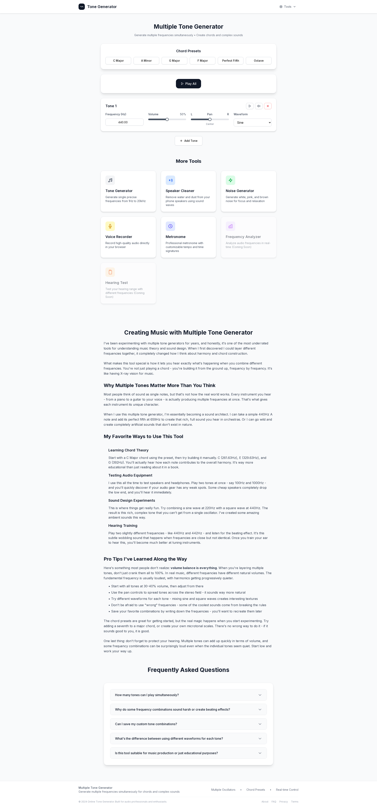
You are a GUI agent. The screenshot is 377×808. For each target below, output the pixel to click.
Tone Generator (102, 6)
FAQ (274, 801)
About (265, 801)
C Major (118, 60)
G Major (174, 60)
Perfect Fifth (230, 60)
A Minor (146, 60)
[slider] (167, 119)
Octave (259, 60)
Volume (153, 114)
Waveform (241, 114)
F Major (203, 60)
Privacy (283, 801)
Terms (294, 801)
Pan (209, 114)
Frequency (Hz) (115, 114)
